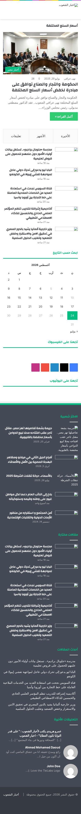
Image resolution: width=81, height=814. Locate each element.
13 (40, 297)
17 (72, 306)
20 (40, 306)
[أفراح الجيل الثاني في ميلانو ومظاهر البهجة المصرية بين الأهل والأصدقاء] (66, 463)
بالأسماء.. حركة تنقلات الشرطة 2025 (29, 476)
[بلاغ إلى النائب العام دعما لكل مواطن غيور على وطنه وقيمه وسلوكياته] (66, 500)
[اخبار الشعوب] (68, 5)
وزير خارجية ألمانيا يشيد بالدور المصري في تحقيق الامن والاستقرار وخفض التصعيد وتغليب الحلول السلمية (29, 233)
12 (51, 297)
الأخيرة (65, 136)
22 (19, 306)
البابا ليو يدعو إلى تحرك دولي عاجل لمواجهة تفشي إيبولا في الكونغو (30, 172)
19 (51, 306)
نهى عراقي (69, 78)
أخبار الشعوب (11, 794)
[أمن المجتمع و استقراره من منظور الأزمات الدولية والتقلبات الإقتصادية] (66, 518)
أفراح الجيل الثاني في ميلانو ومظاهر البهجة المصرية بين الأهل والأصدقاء (29, 460)
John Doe (53, 766)
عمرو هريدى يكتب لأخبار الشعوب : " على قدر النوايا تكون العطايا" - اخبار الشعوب (34, 733)
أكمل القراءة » (64, 116)
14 (29, 297)
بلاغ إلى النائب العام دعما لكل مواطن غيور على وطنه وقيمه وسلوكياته (29, 497)
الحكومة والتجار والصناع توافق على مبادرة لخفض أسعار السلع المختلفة (45, 87)
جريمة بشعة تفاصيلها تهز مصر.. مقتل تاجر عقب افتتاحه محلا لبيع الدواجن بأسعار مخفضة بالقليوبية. (28, 433)
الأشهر (41, 136)
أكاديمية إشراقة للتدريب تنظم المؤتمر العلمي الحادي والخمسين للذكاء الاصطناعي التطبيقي (28, 213)
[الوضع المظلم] (12, 14)
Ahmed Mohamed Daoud (42, 747)
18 (61, 306)
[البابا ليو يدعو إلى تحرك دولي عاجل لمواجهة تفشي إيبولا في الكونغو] (66, 175)
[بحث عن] (5, 14)
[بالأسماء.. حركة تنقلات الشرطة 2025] (66, 481)
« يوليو (74, 331)
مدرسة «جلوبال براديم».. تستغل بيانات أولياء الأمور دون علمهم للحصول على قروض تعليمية (28, 154)
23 (8, 306)
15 (19, 297)
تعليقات (16, 136)
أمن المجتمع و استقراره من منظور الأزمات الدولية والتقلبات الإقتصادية (29, 515)
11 (61, 297)
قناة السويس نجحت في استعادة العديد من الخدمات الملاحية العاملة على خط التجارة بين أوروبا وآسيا (29, 193)
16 (8, 297)
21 (29, 306)
